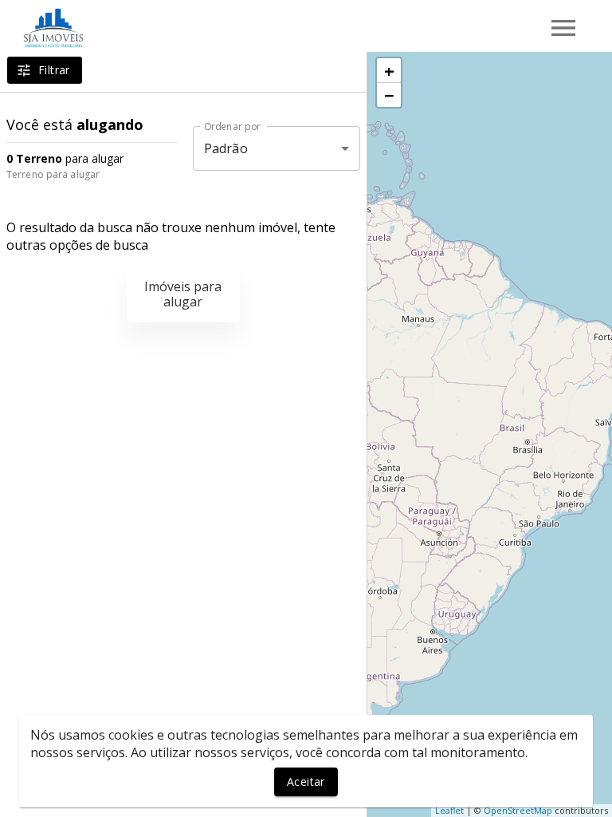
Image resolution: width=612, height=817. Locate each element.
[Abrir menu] (563, 27)
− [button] (389, 95)
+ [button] (389, 70)
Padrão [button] (226, 148)
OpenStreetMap (518, 810)
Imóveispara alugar (183, 294)
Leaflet (449, 810)
